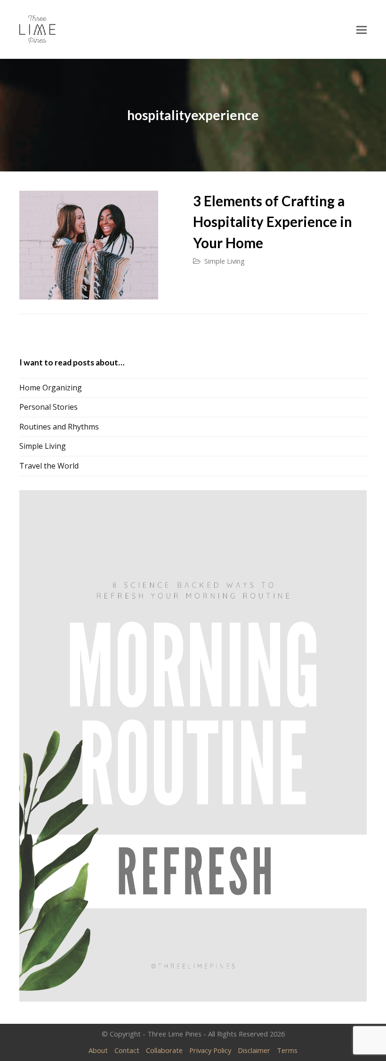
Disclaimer (254, 1050)
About (98, 1050)
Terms (287, 1050)
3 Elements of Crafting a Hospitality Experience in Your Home (272, 222)
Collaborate (164, 1050)
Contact (126, 1050)
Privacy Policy (210, 1050)
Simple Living (224, 261)
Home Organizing (50, 387)
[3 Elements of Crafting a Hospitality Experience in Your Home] (88, 245)
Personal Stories (48, 407)
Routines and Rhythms (59, 426)
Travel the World (49, 466)
